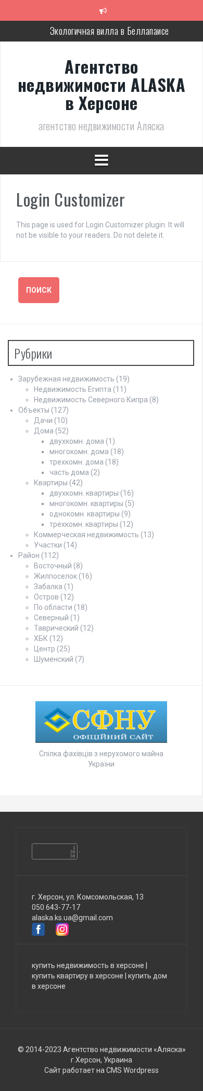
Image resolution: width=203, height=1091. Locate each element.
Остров (46, 597)
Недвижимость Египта (72, 389)
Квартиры (51, 483)
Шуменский (53, 659)
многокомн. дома (79, 451)
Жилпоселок (55, 576)
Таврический (56, 628)
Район (29, 555)
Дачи (43, 420)
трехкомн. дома (76, 462)
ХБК (41, 638)
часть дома (69, 472)
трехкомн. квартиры (83, 524)
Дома (44, 431)
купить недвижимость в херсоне (88, 965)
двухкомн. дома (76, 441)
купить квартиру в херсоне (77, 976)
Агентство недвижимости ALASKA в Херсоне (102, 84)
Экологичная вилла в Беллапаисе (109, 30)
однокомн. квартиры (84, 514)
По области (53, 607)
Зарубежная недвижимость (66, 379)
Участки (48, 545)
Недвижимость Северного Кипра (91, 400)
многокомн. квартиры (86, 503)
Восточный (53, 566)
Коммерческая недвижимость (86, 534)
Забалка (48, 586)
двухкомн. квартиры (84, 493)
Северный (51, 617)
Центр (44, 649)
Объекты (33, 410)
